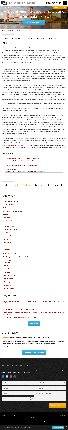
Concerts (7, 262)
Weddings (7, 249)
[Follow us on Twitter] (7, 376)
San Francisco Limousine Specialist (11, 47)
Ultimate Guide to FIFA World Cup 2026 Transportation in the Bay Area (23, 158)
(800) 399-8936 (53, 3)
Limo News (6, 217)
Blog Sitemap (19, 421)
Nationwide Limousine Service (16, 365)
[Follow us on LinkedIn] (14, 376)
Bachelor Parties (9, 226)
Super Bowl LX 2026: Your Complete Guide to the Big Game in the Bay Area (23, 156)
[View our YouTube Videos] (11, 376)
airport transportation (10, 201)
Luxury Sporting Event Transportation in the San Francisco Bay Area (22, 163)
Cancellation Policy (39, 421)
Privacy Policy (28, 421)
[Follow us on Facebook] (3, 376)
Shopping (7, 282)
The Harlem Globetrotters (39, 171)
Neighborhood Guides (10, 253)
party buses (6, 145)
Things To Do (7, 260)
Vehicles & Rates (60, 7)
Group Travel (8, 242)
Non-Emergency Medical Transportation (16, 257)
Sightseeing (7, 285)
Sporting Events (11, 30)
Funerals (6, 239)
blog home (4, 30)
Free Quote (27, 427)
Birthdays (7, 232)
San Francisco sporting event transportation (24, 171)
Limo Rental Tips (8, 221)
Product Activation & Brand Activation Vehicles (18, 309)
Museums (7, 272)
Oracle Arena (48, 60)
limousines (13, 145)
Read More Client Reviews (34, 353)
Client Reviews (11, 332)
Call (27, 147)
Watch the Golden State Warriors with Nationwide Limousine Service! (23, 165)
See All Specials (58, 427)
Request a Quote (33, 23)
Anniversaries (8, 223)
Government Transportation (12, 211)
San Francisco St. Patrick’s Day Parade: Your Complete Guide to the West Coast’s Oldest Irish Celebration (33, 313)
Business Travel (9, 236)
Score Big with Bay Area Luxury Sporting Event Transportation (21, 160)
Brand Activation (8, 204)
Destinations (7, 208)
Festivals (6, 269)
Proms (6, 246)
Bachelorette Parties (10, 229)
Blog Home (34, 323)
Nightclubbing (8, 278)
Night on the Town (9, 275)
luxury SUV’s (24, 145)
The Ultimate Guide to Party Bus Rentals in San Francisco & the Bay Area (26, 306)
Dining (6, 265)
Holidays (5, 214)
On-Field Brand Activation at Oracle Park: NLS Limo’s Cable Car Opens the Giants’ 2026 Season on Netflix (34, 301)
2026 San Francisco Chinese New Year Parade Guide (19, 317)
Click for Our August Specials (11, 427)
